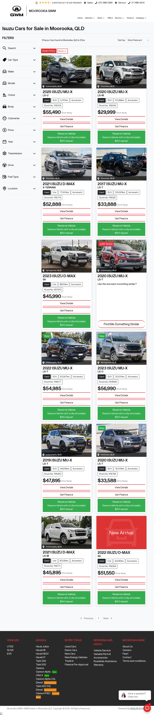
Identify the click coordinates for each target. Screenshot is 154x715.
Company (140, 18)
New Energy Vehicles (76, 657)
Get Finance (66, 126)
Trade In (69, 661)
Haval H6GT (42, 653)
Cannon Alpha (43, 671)
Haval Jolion (42, 646)
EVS (9, 653)
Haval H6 (41, 650)
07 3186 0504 (138, 3)
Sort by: (121, 40)
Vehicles (88, 18)
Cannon (40, 668)
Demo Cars (71, 650)
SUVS (10, 650)
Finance (130, 18)
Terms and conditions (134, 661)
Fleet (125, 653)
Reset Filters (48, 51)
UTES (10, 646)
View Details (66, 119)
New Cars (70, 653)
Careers (127, 650)
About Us (128, 646)
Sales (90, 3)
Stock (99, 18)
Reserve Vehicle (67, 137)
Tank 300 (41, 661)
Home (80, 18)
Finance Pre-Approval (76, 664)
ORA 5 (39, 675)
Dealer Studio (138, 709)
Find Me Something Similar (121, 324)
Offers (110, 18)
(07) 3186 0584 (105, 3)
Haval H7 (40, 657)
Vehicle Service (102, 650)
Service (122, 3)
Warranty (98, 665)
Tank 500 (41, 664)
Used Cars (70, 646)
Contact (127, 657)
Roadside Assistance (105, 661)
